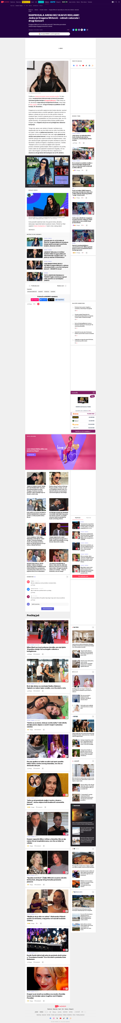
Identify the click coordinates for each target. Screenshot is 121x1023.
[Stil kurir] (50, 1012)
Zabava (36, 9)
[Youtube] (83, 65)
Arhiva (74, 1014)
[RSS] (92, 65)
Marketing (39, 1014)
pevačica (46, 291)
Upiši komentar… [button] (36, 604)
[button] (68, 30)
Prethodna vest (35, 285)
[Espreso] (41, 1012)
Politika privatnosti (80, 1014)
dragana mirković (32, 291)
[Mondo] (5, 2)
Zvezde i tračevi (43, 9)
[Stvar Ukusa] (83, 1012)
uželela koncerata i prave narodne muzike (47, 96)
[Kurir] (36, 1012)
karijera (53, 291)
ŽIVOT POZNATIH (39, 226)
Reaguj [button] (30, 304)
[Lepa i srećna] (59, 1012)
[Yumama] (77, 1012)
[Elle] (46, 1012)
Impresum (44, 1014)
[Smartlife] (65, 1012)
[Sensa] (71, 1012)
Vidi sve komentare (47, 608)
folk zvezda (33, 104)
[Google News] (89, 65)
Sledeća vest (60, 285)
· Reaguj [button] (78, 170)
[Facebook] (73, 65)
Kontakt (48, 1014)
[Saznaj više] (93, 627)
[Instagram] (77, 65)
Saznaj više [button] (31, 454)
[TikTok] (86, 65)
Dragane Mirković (50, 100)
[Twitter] (80, 65)
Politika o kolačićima (67, 1014)
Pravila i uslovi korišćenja (56, 1014)
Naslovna (31, 9)
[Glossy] (54, 1012)
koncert (40, 291)
